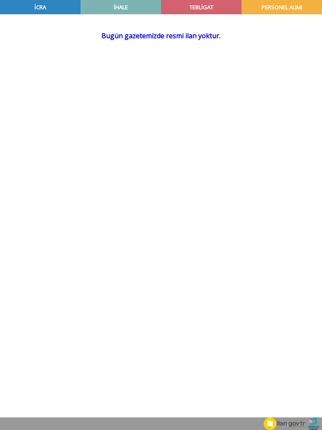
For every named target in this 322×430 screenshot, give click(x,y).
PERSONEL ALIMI (282, 7)
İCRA (40, 7)
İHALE (121, 7)
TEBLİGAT (201, 7)
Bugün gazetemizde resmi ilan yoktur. (161, 35)
